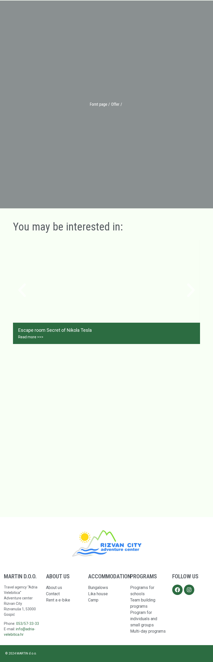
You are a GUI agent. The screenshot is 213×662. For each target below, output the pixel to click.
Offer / (116, 104)
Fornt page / (100, 104)
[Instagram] (189, 590)
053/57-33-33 (27, 623)
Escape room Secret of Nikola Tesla (55, 330)
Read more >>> (30, 337)
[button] (22, 290)
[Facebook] (177, 590)
